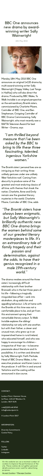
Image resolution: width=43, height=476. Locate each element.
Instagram (5, 452)
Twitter (4, 447)
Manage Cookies (24, 473)
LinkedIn (4, 450)
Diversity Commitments (10, 430)
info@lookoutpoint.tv (9, 410)
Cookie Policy (6, 433)
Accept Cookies (8, 473)
